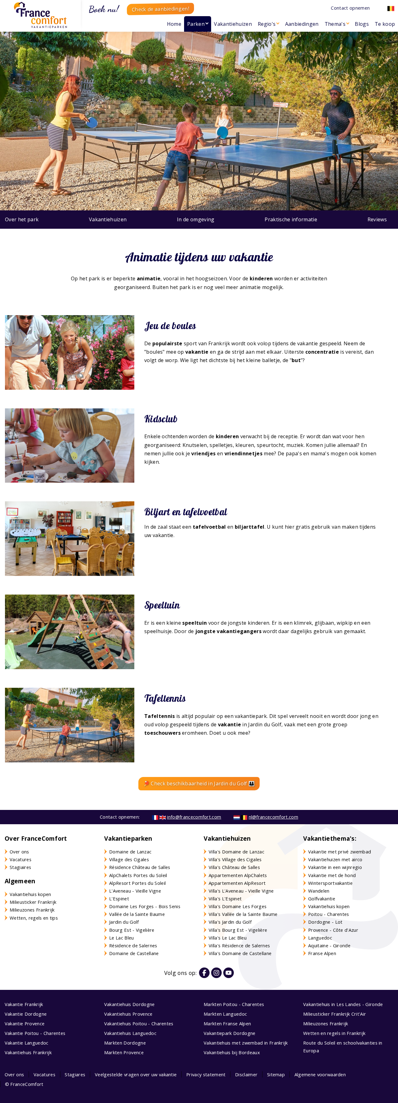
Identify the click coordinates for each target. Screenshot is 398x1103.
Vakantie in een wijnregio (335, 867)
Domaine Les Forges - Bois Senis (144, 906)
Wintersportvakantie (330, 883)
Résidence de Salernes (133, 945)
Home (174, 24)
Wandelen (319, 891)
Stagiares (75, 1074)
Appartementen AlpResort (237, 883)
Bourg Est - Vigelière (132, 930)
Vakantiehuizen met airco (335, 859)
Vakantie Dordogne (26, 1014)
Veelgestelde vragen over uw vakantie (136, 1074)
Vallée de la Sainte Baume (137, 914)
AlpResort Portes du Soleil (137, 883)
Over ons (19, 851)
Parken (196, 24)
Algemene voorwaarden (320, 1074)
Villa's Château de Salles (234, 867)
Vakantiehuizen (233, 24)
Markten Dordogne (125, 1043)
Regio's (266, 24)
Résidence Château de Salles (139, 867)
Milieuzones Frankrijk (32, 910)
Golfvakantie (321, 898)
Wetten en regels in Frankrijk (334, 1033)
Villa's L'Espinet (225, 898)
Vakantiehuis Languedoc (130, 1033)
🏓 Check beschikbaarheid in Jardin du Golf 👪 (199, 783)
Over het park (22, 219)
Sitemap (276, 1074)
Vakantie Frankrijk (24, 1004)
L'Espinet (119, 898)
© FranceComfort (24, 1084)
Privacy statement (205, 1074)
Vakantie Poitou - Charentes (35, 1033)
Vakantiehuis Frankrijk (28, 1052)
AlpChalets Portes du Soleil (138, 875)
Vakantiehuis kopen (30, 894)
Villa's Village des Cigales (235, 859)
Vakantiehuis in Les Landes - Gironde (343, 1004)
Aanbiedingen (302, 24)
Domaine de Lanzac (130, 851)
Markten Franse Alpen (227, 1023)
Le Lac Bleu (121, 938)
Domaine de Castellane (134, 953)
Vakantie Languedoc (27, 1043)
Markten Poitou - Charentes (234, 1004)
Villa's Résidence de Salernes (239, 945)
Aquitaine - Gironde (329, 945)
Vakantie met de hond (332, 875)
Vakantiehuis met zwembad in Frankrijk (246, 1043)
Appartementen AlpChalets (238, 875)
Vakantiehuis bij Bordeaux (232, 1052)
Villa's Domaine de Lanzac (236, 851)
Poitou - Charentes (328, 914)
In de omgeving (195, 219)
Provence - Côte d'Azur (333, 930)
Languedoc (320, 938)
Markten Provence (124, 1052)
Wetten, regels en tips (34, 918)
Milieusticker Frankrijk (33, 902)
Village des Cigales (129, 859)
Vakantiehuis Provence (128, 1014)
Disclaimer (246, 1074)
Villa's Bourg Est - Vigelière (238, 930)
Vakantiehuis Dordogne (129, 1004)
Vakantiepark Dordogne (230, 1033)
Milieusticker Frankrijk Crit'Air (334, 1014)
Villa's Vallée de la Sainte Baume (243, 914)
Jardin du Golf (124, 922)
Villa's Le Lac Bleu (228, 938)
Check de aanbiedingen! (160, 9)
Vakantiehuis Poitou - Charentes (139, 1023)
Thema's (335, 24)
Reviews (377, 219)
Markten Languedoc (225, 1014)
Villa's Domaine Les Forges (237, 906)
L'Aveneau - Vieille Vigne (135, 891)
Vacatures (20, 859)
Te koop (385, 24)
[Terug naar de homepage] (40, 15)
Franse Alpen (322, 953)
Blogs (362, 24)
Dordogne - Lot (325, 922)
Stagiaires (20, 867)
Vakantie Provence (24, 1023)
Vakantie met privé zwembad (339, 851)
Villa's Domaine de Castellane (240, 953)
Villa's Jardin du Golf (230, 922)
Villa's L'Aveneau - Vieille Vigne (241, 891)
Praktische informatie (291, 219)
